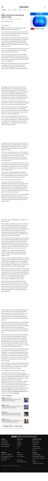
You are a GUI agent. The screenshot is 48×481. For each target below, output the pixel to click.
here (18, 393)
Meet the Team (36, 441)
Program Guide (36, 442)
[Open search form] (45, 7)
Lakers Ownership (5, 446)
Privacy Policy (20, 454)
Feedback (35, 461)
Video (24, 9)
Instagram (19, 444)
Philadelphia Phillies (8, 426)
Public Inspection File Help (7, 456)
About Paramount (36, 454)
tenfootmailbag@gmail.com (20, 391)
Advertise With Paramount (38, 456)
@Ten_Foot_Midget (6, 389)
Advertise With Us (36, 446)
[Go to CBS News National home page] (24, 7)
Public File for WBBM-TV (6, 454)
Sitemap (34, 450)
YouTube (19, 441)
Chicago (4, 10)
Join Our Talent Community (38, 458)
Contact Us (35, 444)
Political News (4, 441)
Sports (19, 9)
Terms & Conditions (37, 448)
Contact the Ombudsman (38, 463)
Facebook (19, 442)
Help (34, 459)
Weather (15, 9)
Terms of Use (20, 459)
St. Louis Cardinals (18, 426)
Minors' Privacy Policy (21, 461)
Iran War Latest (4, 442)
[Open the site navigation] (9, 7)
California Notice (20, 456)
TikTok (18, 446)
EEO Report (3, 459)
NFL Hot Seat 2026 (5, 444)
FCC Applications (5, 458)
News (9, 9)
